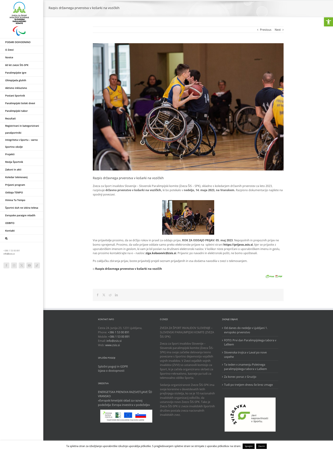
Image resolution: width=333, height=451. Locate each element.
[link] (328, 21)
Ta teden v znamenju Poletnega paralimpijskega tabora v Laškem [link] (245, 367)
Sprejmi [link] (249, 446)
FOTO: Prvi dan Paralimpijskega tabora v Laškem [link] (250, 342)
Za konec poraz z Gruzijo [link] (240, 377)
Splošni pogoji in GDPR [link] (113, 366)
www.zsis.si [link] (112, 345)
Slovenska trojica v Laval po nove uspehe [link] (245, 354)
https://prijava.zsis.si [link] (238, 245)
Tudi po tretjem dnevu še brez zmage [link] (248, 385)
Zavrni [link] (261, 446)
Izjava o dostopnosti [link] (111, 371)
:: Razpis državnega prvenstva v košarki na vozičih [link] (127, 269)
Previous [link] (265, 30)
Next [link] (278, 30)
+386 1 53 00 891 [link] (118, 332)
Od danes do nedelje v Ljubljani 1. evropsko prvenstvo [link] (246, 330)
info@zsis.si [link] (9, 253)
